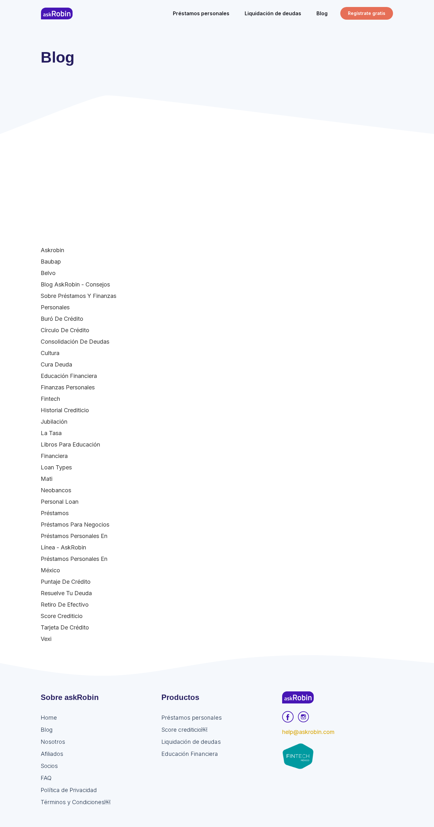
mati (46, 478)
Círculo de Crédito (65, 330)
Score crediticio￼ (184, 729)
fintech (50, 398)
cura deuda (56, 364)
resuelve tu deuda (66, 593)
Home (49, 717)
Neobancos (56, 490)
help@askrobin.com (308, 732)
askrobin (52, 250)
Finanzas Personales (68, 387)
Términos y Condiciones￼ (75, 802)
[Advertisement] (217, 181)
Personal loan (59, 501)
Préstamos (55, 513)
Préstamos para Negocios (75, 524)
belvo (48, 273)
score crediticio (62, 616)
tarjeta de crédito (65, 627)
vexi (46, 638)
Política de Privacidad (69, 790)
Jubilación (54, 421)
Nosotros (53, 741)
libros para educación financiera (70, 450)
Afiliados (52, 753)
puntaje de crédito (66, 581)
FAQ (46, 778)
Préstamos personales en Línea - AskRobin (74, 542)
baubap (51, 261)
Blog (47, 729)
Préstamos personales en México (74, 564)
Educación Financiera (69, 376)
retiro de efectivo (65, 604)
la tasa (51, 433)
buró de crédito (62, 318)
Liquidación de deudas (191, 741)
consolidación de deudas (75, 341)
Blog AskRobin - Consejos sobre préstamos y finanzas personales (78, 296)
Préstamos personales (191, 717)
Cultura (50, 353)
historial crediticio (65, 410)
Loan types (56, 467)
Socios (49, 766)
